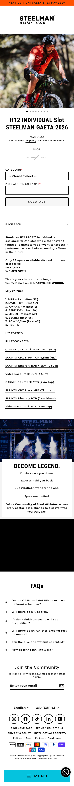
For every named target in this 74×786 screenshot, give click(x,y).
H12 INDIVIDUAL (36, 157)
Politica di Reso (22, 738)
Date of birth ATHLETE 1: (23, 184)
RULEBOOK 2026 (17, 341)
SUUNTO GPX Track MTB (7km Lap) (30, 390)
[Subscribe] (61, 686)
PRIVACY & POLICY (19, 733)
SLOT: (37, 149)
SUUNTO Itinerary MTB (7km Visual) (30, 398)
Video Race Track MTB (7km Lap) (28, 406)
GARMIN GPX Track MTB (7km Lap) (29, 382)
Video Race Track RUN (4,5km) (26, 374)
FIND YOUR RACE (21, 728)
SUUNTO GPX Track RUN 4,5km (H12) (31, 357)
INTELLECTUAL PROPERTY (50, 733)
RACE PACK (13, 224)
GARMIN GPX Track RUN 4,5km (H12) (30, 349)
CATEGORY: (13, 169)
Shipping (31, 140)
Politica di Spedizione (48, 738)
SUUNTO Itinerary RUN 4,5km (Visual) (31, 365)
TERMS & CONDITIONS (49, 728)
